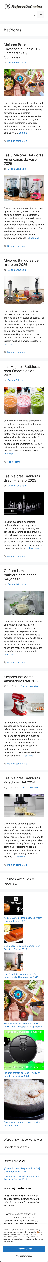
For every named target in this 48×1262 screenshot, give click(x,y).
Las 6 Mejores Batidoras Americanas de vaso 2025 (23, 159)
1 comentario (13, 462)
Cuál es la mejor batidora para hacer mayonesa (20, 575)
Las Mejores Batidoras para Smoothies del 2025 (22, 370)
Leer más (24, 132)
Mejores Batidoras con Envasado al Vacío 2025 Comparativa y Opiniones (23, 51)
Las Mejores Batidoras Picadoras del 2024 (22, 780)
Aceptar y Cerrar (24, 1249)
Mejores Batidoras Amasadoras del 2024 (21, 679)
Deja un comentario (17, 141)
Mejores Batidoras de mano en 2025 (21, 262)
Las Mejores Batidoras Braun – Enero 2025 (22, 478)
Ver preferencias (24, 1256)
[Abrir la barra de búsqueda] (33, 14)
